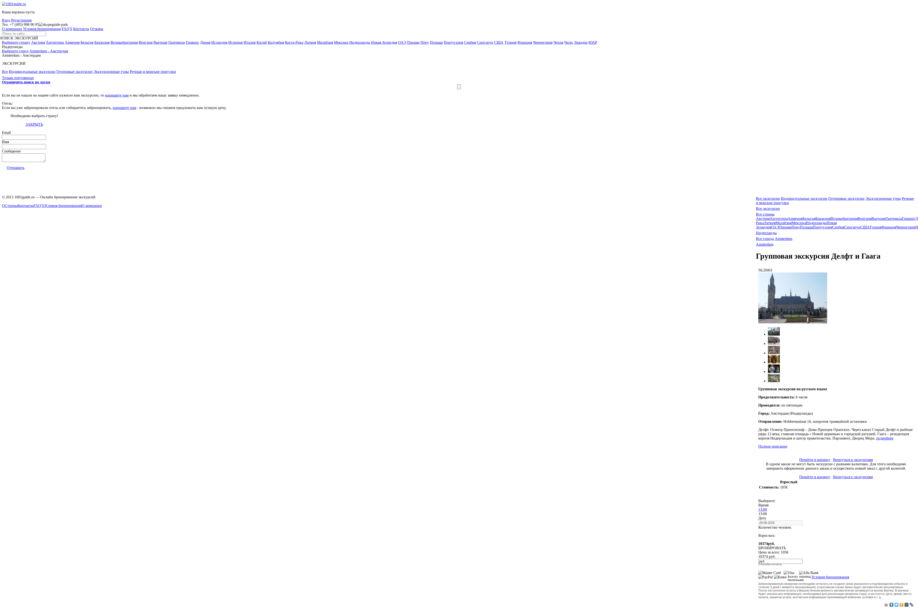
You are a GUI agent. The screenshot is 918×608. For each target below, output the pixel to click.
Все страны (765, 214)
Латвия (310, 42)
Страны (11, 206)
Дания (205, 42)
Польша (436, 42)
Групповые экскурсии (846, 198)
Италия (250, 42)
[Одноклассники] (901, 605)
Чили (568, 42)
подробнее (884, 438)
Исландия (219, 42)
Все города (765, 239)
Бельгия (87, 42)
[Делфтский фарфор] (774, 371)
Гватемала (176, 42)
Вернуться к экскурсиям (853, 460)
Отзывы (96, 29)
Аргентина (55, 42)
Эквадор (581, 42)
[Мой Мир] (906, 605)
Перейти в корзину (814, 460)
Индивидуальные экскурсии (804, 198)
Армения (72, 42)
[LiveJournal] (911, 605)
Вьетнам (160, 42)
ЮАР (593, 42)
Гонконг (192, 42)
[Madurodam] (774, 381)
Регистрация (21, 20)
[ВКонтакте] (891, 605)
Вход (6, 20)
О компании (12, 29)
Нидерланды (359, 42)
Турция (510, 42)
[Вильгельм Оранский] (774, 362)
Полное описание (772, 446)
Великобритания (124, 42)
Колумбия (276, 42)
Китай (262, 42)
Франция (524, 42)
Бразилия (101, 42)
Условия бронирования (42, 29)
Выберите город (15, 51)
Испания (235, 42)
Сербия (470, 42)
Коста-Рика (294, 42)
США (498, 42)
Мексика (341, 42)
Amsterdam (783, 239)
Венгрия (146, 42)
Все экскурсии (768, 198)
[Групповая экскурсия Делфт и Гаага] (792, 322)
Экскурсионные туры (883, 198)
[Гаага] (774, 334)
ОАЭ (402, 42)
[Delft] (774, 353)
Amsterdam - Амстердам (48, 51)
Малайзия (325, 42)
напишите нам (117, 95)
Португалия (453, 42)
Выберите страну (16, 42)
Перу (425, 42)
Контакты (81, 29)
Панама (413, 42)
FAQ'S (67, 29)
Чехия (558, 42)
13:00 (762, 509)
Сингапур (485, 42)
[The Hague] (774, 344)
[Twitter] (896, 605)
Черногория (542, 42)
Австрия (38, 42)
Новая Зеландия (384, 42)
